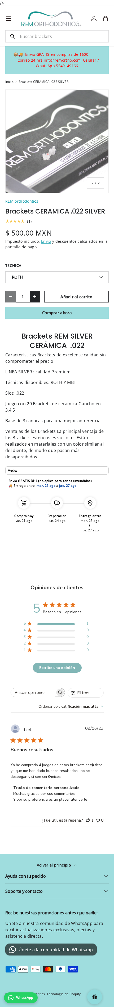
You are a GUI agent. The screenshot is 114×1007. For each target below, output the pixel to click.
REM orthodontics (21, 201)
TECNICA (13, 265)
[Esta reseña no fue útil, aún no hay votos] (98, 820)
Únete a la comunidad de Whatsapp (56, 950)
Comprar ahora (57, 312)
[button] (105, 18)
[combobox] (57, 36)
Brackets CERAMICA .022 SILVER (43, 81)
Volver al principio (54, 865)
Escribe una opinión (57, 667)
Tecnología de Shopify (64, 994)
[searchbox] (33, 692)
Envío (46, 241)
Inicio (9, 81)
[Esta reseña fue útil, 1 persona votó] (88, 820)
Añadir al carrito (76, 296)
